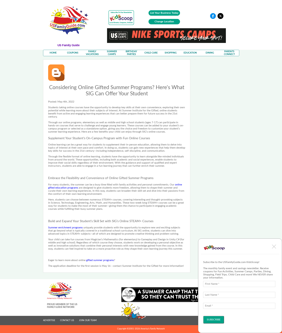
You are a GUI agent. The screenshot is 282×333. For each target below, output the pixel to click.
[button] (274, 246)
